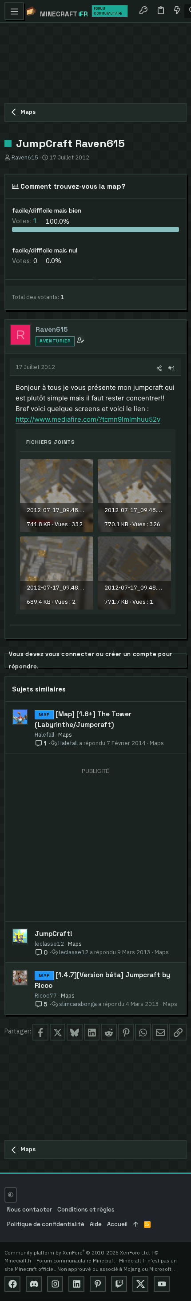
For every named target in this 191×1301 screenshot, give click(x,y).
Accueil (117, 1224)
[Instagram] (55, 1284)
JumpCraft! (53, 933)
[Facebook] (12, 1284)
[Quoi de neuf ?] (176, 11)
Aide (96, 1224)
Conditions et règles (86, 1209)
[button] (14, 11)
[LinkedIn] (76, 1284)
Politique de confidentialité (45, 1224)
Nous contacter (29, 1209)
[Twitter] (140, 1284)
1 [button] (25, 221)
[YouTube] (162, 1284)
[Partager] (159, 368)
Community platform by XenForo (77, 1252)
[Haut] (135, 1224)
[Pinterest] (98, 1284)
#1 (171, 368)
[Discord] (34, 1284)
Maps (65, 734)
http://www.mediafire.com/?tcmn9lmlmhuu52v (88, 419)
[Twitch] (119, 1284)
